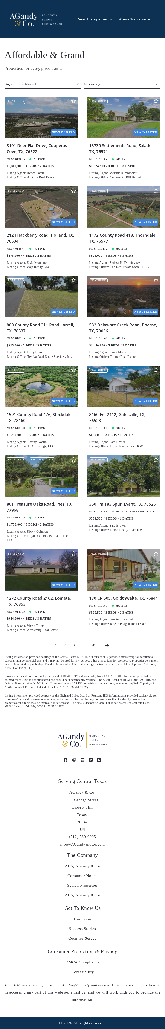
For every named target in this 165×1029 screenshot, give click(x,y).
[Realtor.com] (99, 760)
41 (94, 645)
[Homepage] (35, 19)
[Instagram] (74, 760)
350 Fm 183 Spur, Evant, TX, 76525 (122, 504)
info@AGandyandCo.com (87, 985)
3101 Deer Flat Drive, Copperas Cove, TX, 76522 (37, 148)
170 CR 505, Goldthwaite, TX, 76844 (123, 598)
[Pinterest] (82, 760)
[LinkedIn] (91, 760)
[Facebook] (66, 760)
